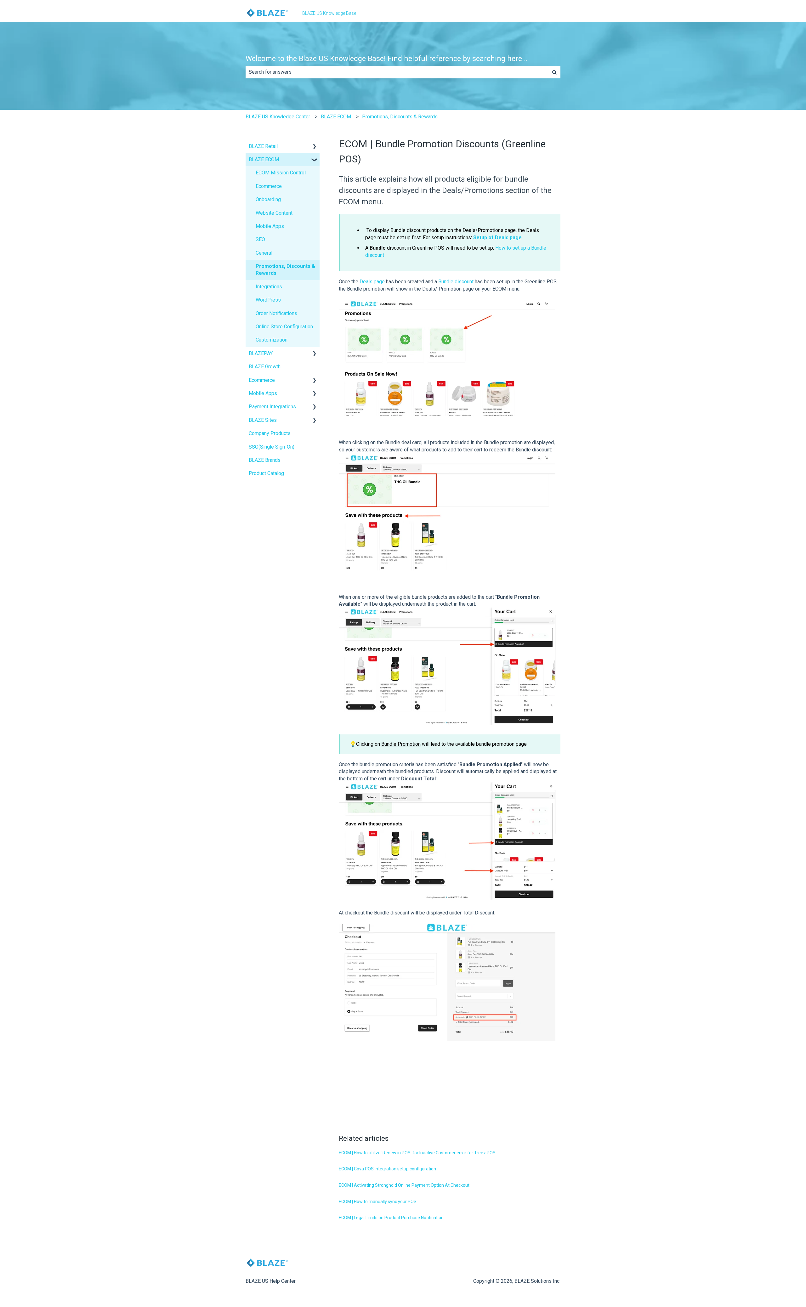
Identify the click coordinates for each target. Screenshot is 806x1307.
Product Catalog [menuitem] (266, 473)
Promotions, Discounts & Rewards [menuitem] (285, 269)
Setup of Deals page (497, 237)
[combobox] (397, 72)
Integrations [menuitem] (269, 287)
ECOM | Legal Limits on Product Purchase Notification (391, 1217)
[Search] (554, 72)
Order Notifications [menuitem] (276, 313)
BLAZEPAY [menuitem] (261, 353)
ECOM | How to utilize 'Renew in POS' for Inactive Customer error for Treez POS (417, 1152)
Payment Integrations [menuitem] (272, 407)
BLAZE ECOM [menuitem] (264, 159)
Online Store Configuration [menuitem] (284, 327)
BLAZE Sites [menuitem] (263, 420)
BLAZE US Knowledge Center (278, 117)
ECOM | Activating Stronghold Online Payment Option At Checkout (404, 1185)
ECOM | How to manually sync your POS (378, 1201)
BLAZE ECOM (336, 117)
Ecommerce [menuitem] (269, 186)
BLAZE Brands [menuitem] (265, 460)
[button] (314, 146)
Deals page (372, 282)
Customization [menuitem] (271, 340)
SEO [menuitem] (260, 239)
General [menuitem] (264, 253)
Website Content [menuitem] (274, 213)
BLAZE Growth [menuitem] (265, 367)
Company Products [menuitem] (270, 433)
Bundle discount (456, 282)
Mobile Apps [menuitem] (270, 226)
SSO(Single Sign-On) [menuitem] (271, 447)
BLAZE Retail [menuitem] (263, 146)
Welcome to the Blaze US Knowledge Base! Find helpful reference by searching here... (387, 58)
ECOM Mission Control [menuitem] (281, 173)
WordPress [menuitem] (268, 300)
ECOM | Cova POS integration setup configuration (387, 1168)
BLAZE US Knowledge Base (329, 13)
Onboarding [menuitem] (268, 199)
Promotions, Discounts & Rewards (400, 117)
